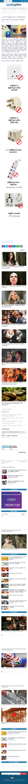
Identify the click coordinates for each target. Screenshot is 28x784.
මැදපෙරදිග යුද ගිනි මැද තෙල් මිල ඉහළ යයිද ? (12, 425)
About (13, 775)
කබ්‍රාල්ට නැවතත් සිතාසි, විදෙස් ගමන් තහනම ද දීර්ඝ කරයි (16, 481)
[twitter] (24, 1)
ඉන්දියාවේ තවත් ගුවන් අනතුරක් (16, 595)
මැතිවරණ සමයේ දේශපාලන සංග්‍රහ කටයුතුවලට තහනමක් (15, 476)
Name (3, 448)
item (12, 241)
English (10, 1)
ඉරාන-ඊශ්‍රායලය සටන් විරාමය (8, 423)
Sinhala (5, 1)
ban (5, 11)
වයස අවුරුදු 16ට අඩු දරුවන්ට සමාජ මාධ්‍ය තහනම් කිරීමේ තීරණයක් (17, 470)
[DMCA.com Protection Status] (14, 778)
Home (3, 11)
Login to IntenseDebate (5, 447)
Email (11, 448)
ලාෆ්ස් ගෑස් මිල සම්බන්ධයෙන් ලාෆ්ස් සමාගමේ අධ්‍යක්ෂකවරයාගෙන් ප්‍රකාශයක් (12, 415)
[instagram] (26, 1)
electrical (7, 241)
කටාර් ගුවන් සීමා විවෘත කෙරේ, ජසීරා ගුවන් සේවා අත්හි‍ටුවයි (13, 418)
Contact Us (18, 775)
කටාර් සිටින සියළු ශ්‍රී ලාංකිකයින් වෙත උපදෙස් (12, 421)
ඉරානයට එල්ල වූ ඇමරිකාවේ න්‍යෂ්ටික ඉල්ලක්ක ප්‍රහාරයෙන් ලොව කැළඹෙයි (17, 585)
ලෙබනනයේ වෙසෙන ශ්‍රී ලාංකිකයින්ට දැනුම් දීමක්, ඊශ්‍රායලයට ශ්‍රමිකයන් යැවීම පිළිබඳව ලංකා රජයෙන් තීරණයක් (17, 591)
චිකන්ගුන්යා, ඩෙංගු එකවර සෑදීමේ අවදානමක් (16, 607)
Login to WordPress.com (12, 447)
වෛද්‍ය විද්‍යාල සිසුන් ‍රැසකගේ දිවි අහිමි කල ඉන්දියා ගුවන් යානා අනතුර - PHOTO (18, 602)
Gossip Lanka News (12, 779)
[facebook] (22, 1)
